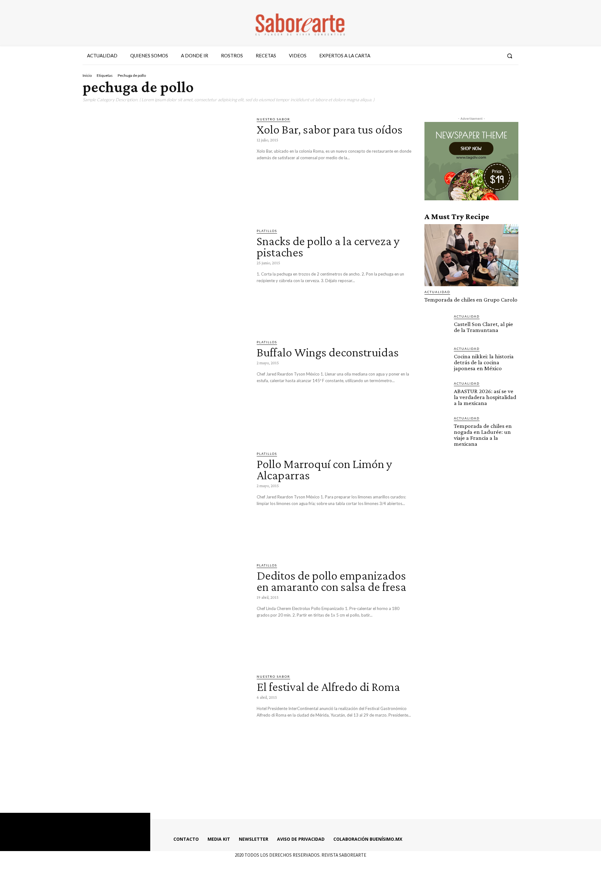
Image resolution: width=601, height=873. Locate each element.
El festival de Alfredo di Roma (328, 687)
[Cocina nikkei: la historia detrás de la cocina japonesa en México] (436, 358)
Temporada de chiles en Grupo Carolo (470, 299)
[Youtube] (495, 55)
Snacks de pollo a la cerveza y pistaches (328, 246)
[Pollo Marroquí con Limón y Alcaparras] (165, 499)
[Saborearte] (300, 23)
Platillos (267, 231)
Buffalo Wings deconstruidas (328, 352)
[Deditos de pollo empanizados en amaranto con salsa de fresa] (165, 610)
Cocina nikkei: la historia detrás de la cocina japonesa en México (484, 362)
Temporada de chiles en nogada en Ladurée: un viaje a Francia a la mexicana (483, 435)
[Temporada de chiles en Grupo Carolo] (471, 255)
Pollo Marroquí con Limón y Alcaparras (324, 469)
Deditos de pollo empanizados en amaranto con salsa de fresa (331, 581)
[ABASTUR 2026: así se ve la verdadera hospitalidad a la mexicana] (436, 393)
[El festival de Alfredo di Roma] (165, 721)
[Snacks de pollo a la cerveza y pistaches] (165, 276)
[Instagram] (472, 55)
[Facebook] (461, 55)
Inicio (87, 75)
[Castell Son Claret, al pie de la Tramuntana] (436, 326)
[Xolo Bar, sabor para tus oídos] (165, 164)
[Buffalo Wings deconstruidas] (165, 387)
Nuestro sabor (273, 119)
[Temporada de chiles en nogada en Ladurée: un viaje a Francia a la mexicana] (436, 428)
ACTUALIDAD (437, 292)
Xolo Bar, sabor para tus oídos (330, 129)
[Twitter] (483, 55)
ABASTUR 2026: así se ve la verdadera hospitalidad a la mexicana (485, 397)
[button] (509, 56)
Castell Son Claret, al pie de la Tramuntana (483, 327)
